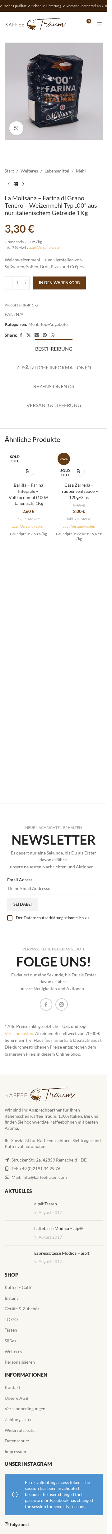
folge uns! (19, 1524)
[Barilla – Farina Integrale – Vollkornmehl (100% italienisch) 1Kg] (28, 465)
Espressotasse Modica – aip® (62, 1253)
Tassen (11, 1329)
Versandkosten (19, 1033)
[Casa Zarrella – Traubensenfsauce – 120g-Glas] (79, 465)
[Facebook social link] (21, 335)
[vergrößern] (16, 128)
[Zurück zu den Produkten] (16, 184)
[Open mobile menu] (99, 24)
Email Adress (19, 879)
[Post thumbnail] (17, 1208)
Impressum (15, 1451)
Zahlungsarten (19, 1419)
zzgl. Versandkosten (45, 247)
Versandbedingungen (25, 1408)
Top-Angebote (54, 324)
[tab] (53, 347)
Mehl (81, 170)
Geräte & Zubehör (22, 1308)
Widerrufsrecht (20, 1430)
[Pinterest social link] (45, 335)
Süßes (10, 1340)
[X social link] (29, 335)
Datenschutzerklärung (43, 917)
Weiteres (29, 170)
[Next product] (23, 184)
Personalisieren (20, 1362)
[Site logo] (36, 23)
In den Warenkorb (59, 282)
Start (9, 170)
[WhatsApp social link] (52, 335)
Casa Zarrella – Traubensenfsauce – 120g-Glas (79, 491)
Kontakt (12, 1387)
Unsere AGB (16, 1398)
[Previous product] (8, 184)
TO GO (11, 1319)
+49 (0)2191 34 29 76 (39, 1168)
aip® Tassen (45, 1203)
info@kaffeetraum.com (44, 1177)
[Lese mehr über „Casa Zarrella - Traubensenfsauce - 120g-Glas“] (78, 470)
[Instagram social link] (61, 1004)
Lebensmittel (56, 170)
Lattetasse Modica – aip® (58, 1228)
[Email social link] (37, 335)
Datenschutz (17, 1440)
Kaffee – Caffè (18, 1287)
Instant (11, 1298)
